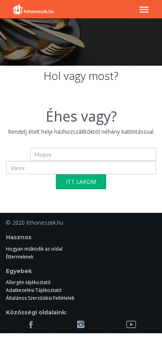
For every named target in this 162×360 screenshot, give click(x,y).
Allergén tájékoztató (28, 282)
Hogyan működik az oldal (34, 249)
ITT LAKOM (81, 181)
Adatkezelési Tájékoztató (34, 290)
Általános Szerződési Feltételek (40, 298)
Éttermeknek (19, 256)
